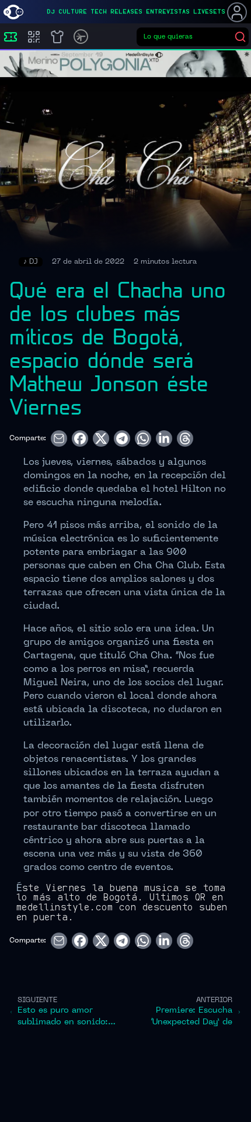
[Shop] (57, 37)
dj (51, 12)
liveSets (209, 12)
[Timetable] (81, 36)
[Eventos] (11, 37)
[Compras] (34, 37)
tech (98, 12)
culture (72, 12)
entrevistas (168, 12)
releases (126, 12)
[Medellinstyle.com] (13, 12)
